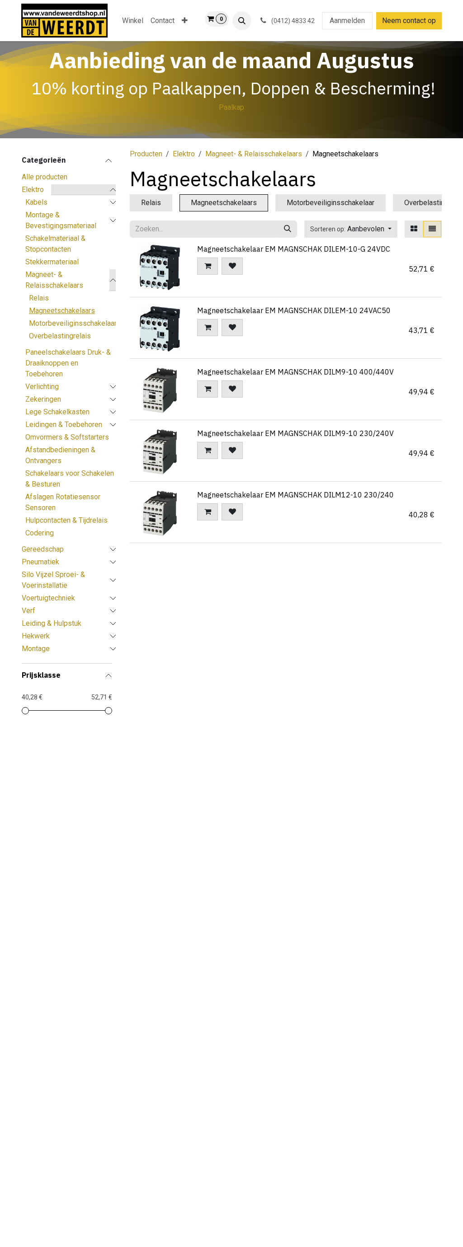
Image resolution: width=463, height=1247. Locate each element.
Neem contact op (409, 20)
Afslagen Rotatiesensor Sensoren (62, 502)
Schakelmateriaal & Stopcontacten (55, 243)
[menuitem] (132, 21)
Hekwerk (36, 636)
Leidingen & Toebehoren (63, 424)
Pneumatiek (40, 562)
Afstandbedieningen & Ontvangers (60, 455)
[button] (241, 20)
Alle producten (44, 177)
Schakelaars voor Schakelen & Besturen (69, 478)
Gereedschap (43, 549)
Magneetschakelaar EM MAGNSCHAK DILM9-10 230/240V (295, 433)
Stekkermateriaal (52, 262)
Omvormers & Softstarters (67, 437)
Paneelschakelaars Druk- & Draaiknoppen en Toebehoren (68, 363)
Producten (146, 154)
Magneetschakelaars (62, 310)
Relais (39, 298)
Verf (28, 610)
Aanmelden (347, 20)
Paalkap (231, 107)
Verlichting (42, 386)
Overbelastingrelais (60, 336)
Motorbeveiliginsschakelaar (73, 323)
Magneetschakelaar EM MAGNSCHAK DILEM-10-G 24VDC (293, 248)
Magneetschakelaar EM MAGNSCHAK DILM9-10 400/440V (295, 371)
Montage (36, 648)
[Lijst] (432, 229)
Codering (39, 533)
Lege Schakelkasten (57, 412)
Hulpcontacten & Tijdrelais (66, 520)
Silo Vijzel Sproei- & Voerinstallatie (53, 580)
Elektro (33, 189)
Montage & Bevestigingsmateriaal (60, 220)
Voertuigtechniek (48, 598)
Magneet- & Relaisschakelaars (54, 280)
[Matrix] (414, 229)
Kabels (36, 202)
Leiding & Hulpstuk (51, 623)
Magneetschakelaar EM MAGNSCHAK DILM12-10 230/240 (295, 494)
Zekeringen (43, 399)
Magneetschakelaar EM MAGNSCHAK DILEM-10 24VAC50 (294, 310)
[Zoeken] (287, 229)
